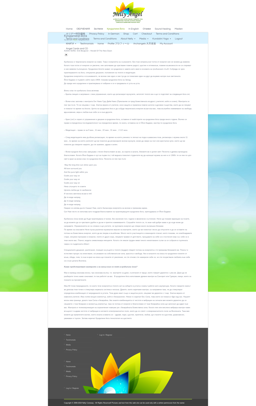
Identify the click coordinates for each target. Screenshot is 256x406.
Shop (126, 33)
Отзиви (147, 29)
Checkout (147, 33)
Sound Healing (163, 29)
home (101, 43)
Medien (179, 29)
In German (113, 33)
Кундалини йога (116, 29)
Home (69, 29)
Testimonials (87, 43)
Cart (135, 33)
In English (134, 29)
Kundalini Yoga (160, 38)
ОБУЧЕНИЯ (83, 29)
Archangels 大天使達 (144, 43)
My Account (166, 43)
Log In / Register (72, 388)
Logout (179, 38)
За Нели (98, 29)
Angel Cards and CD (77, 48)
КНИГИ (70, 43)
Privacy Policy (96, 33)
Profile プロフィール (118, 43)
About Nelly (127, 38)
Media (142, 38)
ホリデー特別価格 (75, 33)
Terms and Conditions (167, 33)
